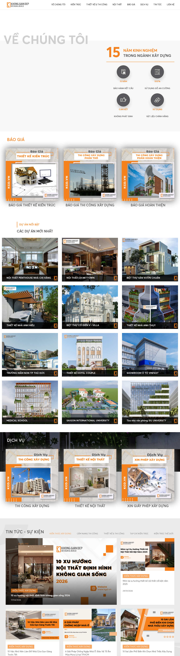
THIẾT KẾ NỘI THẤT (90, 560)
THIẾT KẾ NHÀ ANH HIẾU (21, 380)
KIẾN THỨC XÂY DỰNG (60, 588)
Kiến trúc (76, 5)
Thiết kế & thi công (96, 5)
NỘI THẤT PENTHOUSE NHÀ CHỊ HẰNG (29, 332)
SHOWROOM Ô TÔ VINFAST (143, 427)
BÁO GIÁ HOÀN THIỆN (148, 260)
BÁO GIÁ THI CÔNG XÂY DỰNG (90, 260)
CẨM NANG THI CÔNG (87, 588)
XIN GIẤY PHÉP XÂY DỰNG (148, 560)
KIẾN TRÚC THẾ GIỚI (163, 588)
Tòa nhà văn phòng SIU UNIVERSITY (146, 475)
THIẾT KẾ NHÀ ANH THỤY (141, 380)
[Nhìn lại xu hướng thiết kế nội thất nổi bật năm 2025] (147, 609)
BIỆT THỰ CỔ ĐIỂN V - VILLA (83, 380)
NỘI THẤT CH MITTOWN (80, 332)
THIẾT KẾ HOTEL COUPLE (81, 427)
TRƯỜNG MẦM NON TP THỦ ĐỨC (26, 427)
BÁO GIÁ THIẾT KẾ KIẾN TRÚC (32, 260)
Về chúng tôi (58, 5)
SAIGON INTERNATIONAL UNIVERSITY (88, 475)
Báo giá (131, 5)
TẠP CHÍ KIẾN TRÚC (139, 588)
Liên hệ (170, 5)
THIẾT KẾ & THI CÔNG (114, 588)
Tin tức (158, 5)
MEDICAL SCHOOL (17, 475)
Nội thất (117, 5)
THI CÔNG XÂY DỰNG (32, 560)
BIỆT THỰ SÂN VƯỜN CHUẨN (143, 332)
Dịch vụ (144, 5)
